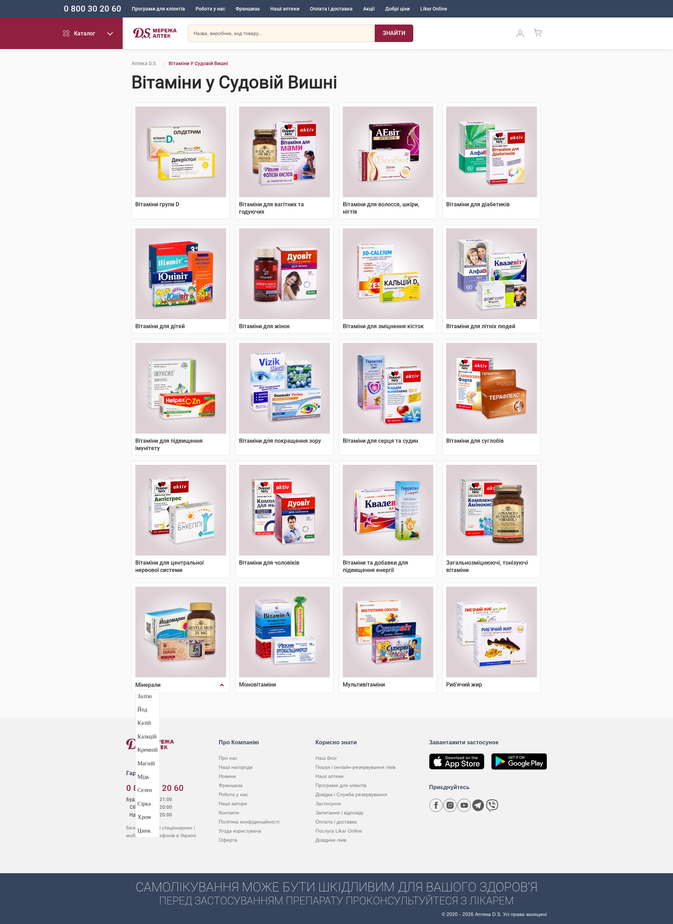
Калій (144, 723)
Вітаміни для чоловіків (269, 562)
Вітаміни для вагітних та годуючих (271, 208)
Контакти (229, 812)
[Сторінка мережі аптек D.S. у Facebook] (436, 805)
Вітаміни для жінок (264, 326)
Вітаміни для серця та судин (380, 440)
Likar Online (433, 9)
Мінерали (148, 685)
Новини (227, 776)
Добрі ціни (397, 9)
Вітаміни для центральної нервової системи (169, 566)
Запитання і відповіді (339, 812)
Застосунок (328, 803)
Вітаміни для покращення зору (280, 440)
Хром (144, 817)
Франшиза (248, 9)
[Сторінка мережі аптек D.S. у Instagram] (450, 805)
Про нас (228, 758)
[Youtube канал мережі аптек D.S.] (464, 805)
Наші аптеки (284, 9)
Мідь (143, 777)
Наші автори (233, 803)
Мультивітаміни (364, 684)
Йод (142, 709)
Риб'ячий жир (464, 684)
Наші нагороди (236, 767)
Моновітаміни (257, 684)
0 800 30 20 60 (92, 9)
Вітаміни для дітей (160, 326)
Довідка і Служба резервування (351, 794)
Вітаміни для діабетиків (478, 204)
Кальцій (147, 736)
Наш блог (326, 758)
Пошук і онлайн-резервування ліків (355, 767)
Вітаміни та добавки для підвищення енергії (375, 566)
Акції (369, 9)
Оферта (228, 840)
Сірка (144, 804)
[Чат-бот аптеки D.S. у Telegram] (478, 805)
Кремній (147, 750)
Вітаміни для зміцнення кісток (383, 326)
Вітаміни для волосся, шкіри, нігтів (381, 208)
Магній (146, 763)
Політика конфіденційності (249, 822)
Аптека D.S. (144, 63)
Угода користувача (240, 831)
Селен (144, 790)
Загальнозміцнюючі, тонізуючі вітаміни (487, 566)
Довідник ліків (330, 840)
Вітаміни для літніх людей (480, 326)
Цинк (144, 831)
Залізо (144, 696)
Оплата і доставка (331, 9)
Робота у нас (210, 9)
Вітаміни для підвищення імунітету (169, 444)
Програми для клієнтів (158, 9)
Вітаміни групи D (157, 204)
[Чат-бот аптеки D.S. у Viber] (492, 805)
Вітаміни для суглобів (475, 440)
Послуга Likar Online (338, 831)
